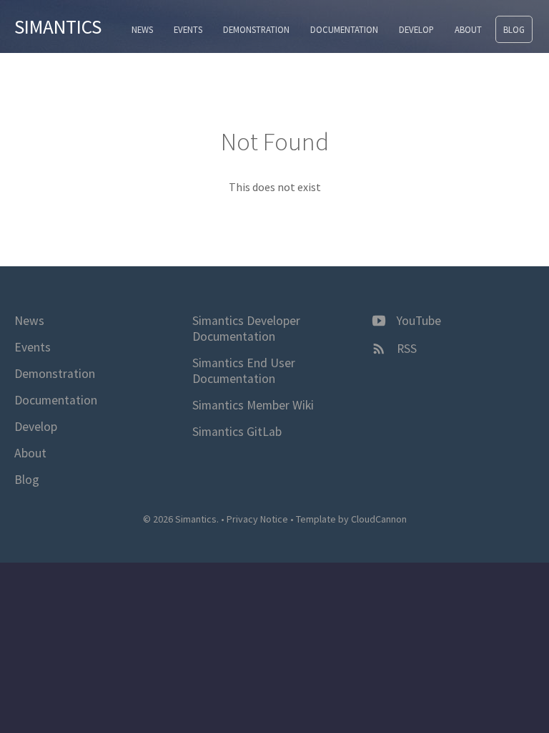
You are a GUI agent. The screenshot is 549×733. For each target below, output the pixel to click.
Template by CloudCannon (351, 519)
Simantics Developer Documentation (246, 328)
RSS (405, 348)
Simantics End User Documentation (243, 371)
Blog (514, 29)
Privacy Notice (257, 519)
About (468, 29)
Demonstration (256, 29)
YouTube (417, 321)
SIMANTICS (58, 26)
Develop (416, 29)
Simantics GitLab (237, 432)
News (142, 29)
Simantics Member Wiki (253, 405)
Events (188, 29)
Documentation (344, 29)
